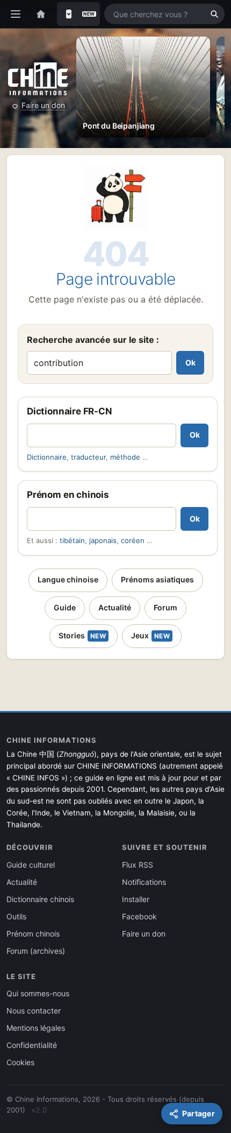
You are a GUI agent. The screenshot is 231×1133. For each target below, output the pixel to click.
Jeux (150, 635)
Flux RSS (137, 864)
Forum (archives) (35, 950)
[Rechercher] (214, 14)
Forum (165, 607)
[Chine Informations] (38, 79)
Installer (135, 899)
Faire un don (43, 105)
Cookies (20, 1062)
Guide (65, 607)
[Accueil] (41, 14)
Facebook (139, 916)
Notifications (144, 881)
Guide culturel (30, 864)
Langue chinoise (68, 579)
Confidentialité (31, 1045)
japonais (103, 540)
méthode (125, 457)
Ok (190, 362)
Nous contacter (33, 1010)
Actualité (114, 607)
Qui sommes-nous (37, 993)
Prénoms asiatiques (157, 579)
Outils (16, 916)
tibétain (72, 540)
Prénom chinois (33, 933)
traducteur (88, 457)
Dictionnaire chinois (40, 899)
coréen (133, 540)
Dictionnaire (47, 457)
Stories (82, 635)
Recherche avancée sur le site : (93, 339)
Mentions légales (35, 1027)
